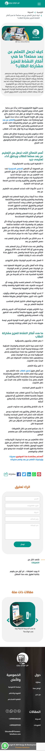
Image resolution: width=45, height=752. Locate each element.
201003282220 (15, 718)
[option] (22, 618)
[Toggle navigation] (39, 4)
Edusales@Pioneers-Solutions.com (13, 733)
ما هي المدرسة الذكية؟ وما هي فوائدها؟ (25, 630)
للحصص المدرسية (15, 168)
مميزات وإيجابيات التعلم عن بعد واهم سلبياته (26, 458)
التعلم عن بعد (8, 120)
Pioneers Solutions (22, 747)
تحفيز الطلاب (25, 370)
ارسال (22, 544)
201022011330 (15, 725)
